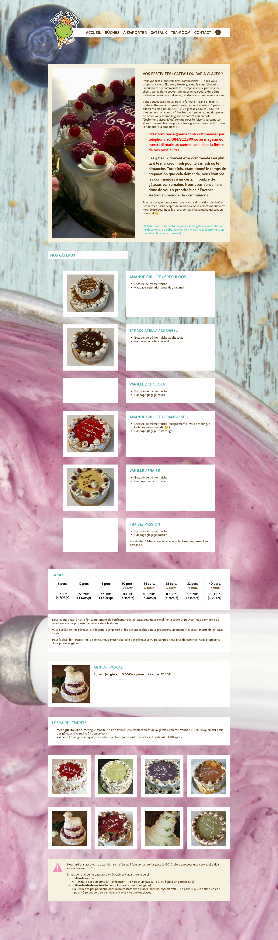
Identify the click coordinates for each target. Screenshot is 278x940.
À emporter (135, 32)
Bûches (112, 32)
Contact (202, 32)
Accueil (93, 32)
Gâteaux (159, 32)
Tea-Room (180, 32)
